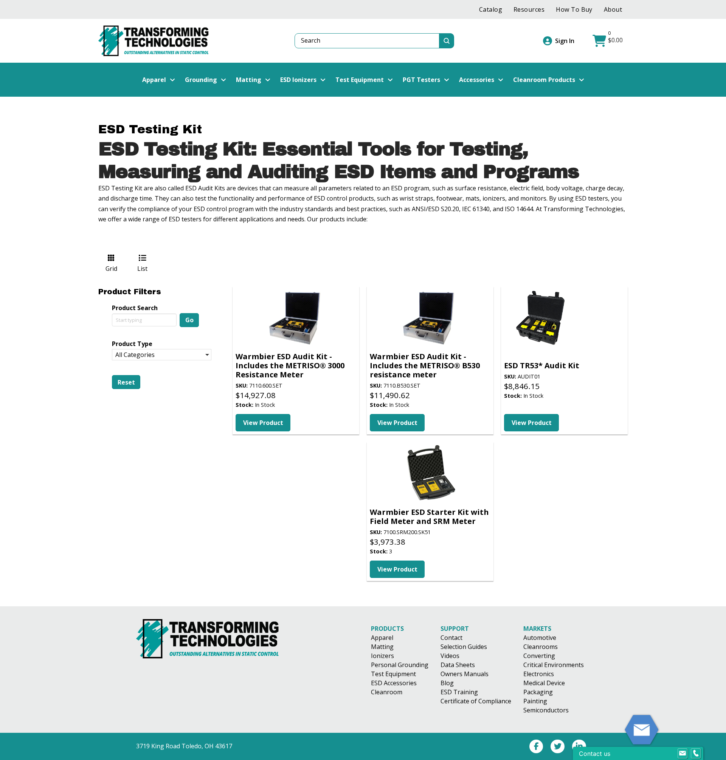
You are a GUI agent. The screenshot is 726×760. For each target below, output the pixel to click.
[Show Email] (682, 753)
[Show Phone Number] (696, 753)
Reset (126, 382)
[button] (608, 41)
